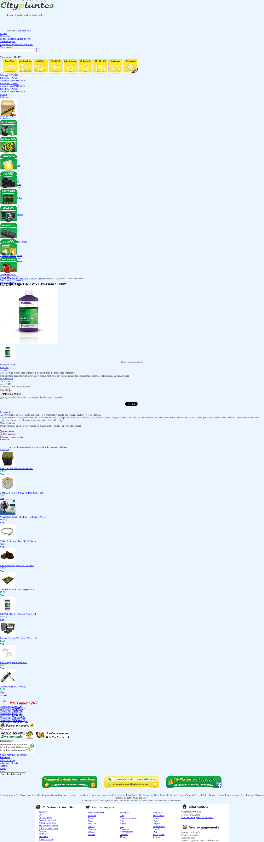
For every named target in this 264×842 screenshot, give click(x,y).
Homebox (124, 828)
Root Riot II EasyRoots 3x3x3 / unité (17, 565)
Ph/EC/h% (44, 833)
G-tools (156, 828)
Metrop (123, 837)
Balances (43, 830)
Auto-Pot (92, 823)
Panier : (10, 15)
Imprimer (4, 367)
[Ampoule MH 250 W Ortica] (7, 683)
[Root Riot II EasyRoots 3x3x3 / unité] (7, 562)
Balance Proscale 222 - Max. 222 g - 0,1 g (19, 637)
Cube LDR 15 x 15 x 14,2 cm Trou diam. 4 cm (21, 492)
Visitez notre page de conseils (13, 754)
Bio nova (92, 828)
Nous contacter (7, 46)
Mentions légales (7, 41)
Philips (156, 820)
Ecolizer (91, 831)
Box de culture (45, 817)
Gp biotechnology (128, 817)
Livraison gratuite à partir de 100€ (15, 38)
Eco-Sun (91, 834)
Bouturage (43, 836)
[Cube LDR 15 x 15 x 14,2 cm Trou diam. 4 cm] (7, 489)
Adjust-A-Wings (7, 760)
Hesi (122, 826)
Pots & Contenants (47, 822)
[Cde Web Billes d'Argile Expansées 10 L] (7, 586)
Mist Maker (158, 812)
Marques (32, 278)
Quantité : (4, 389)
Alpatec (3, 771)
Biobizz (91, 826)
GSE (122, 820)
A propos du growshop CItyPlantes (16, 44)
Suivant (3, 694)
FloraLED (124, 812)
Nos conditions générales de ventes (197, 817)
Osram (156, 817)
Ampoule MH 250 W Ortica (13, 686)
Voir (2, 473)
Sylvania (156, 837)
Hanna (123, 823)
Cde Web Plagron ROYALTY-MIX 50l (18, 613)
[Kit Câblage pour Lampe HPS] (7, 659)
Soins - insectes (46, 839)
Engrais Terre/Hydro (17, 278)
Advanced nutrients (9, 762)
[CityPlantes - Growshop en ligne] (31, 10)
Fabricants (5, 757)
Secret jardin (158, 834)
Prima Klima (159, 826)
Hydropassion (126, 831)
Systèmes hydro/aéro (48, 820)
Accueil (3, 33)
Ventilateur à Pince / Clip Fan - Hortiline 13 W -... (22, 516)
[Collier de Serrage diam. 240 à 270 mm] (7, 538)
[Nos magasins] (8, 433)
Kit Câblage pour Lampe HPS (13, 662)
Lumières (43, 811)
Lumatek (124, 834)
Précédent (4, 449)
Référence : (5, 386)
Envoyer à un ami (8, 364)
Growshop (5, 35)
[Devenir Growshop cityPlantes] (17, 726)
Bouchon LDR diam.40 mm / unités (16, 468)
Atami (90, 820)
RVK (155, 831)
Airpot (3, 768)
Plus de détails (6, 378)
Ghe (122, 815)
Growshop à (11, 706)
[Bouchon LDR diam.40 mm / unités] (7, 465)
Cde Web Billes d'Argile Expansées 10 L (18, 589)
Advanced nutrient (96, 812)
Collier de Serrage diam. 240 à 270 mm (18, 541)
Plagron (41, 278)
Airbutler (4, 765)
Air (40, 814)
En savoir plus (6, 411)
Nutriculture (158, 815)
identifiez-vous (24, 30)
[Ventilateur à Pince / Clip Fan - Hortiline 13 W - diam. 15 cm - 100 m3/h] (7, 514)
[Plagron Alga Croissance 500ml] (7, 359)
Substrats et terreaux (48, 828)
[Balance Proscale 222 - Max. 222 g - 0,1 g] (7, 635)
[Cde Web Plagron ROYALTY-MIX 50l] (7, 611)
